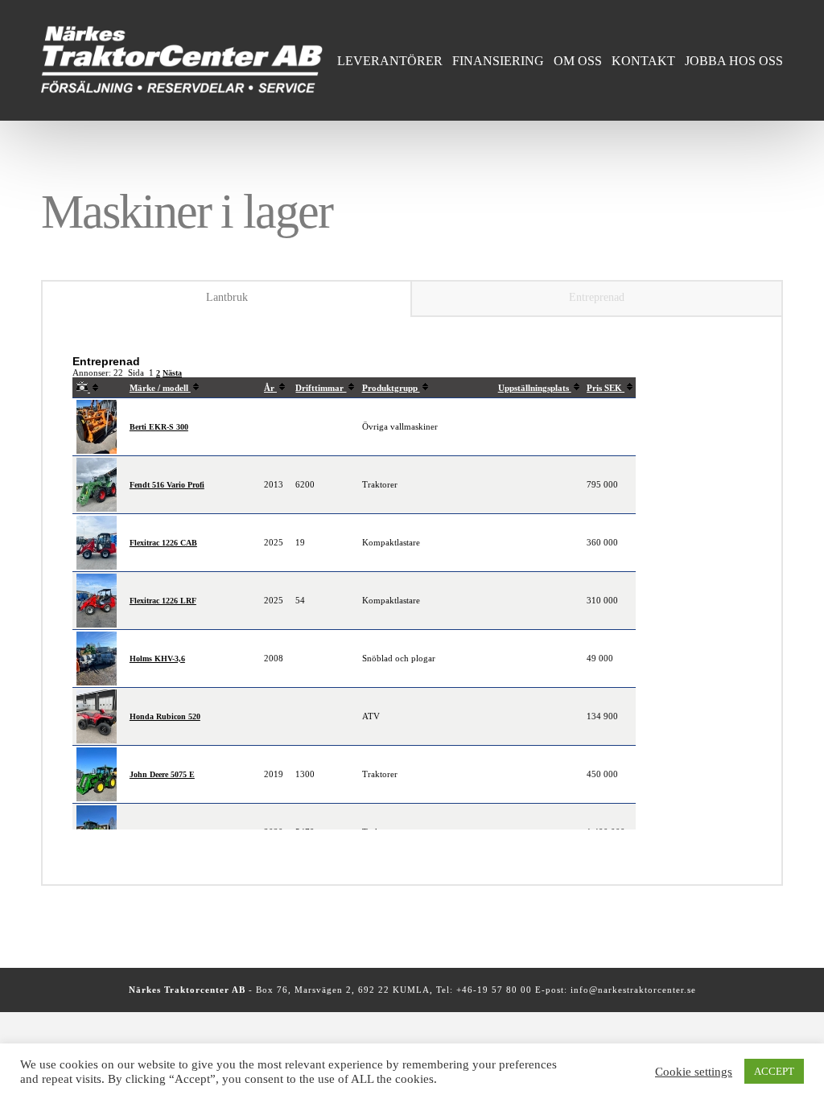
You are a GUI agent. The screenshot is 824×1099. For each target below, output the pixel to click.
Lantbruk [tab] (227, 297)
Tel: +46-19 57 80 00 (485, 989)
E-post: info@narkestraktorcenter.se (615, 989)
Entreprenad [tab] (596, 297)
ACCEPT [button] (774, 1071)
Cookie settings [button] (693, 1071)
